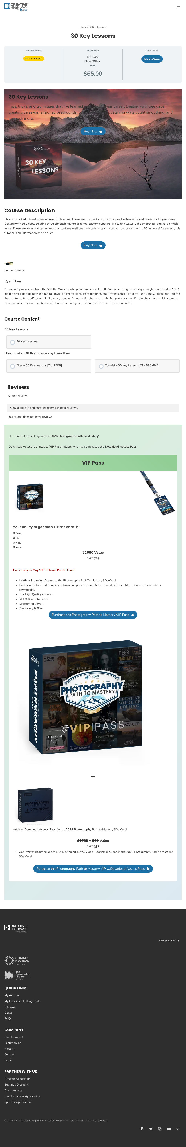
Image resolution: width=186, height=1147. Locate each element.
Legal (8, 1060)
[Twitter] (150, 1128)
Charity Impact (13, 1037)
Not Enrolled (33, 58)
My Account (12, 995)
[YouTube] (169, 1128)
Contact (9, 1055)
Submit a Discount (16, 1085)
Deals (8, 1013)
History (9, 1049)
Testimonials (12, 1043)
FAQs (8, 1019)
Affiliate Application (17, 1079)
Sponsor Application (17, 1102)
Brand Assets (13, 1090)
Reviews (10, 1007)
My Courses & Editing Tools (22, 1001)
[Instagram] (159, 1128)
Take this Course (152, 58)
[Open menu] (178, 7)
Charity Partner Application (22, 1096)
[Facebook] (141, 1128)
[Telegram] (178, 1128)
